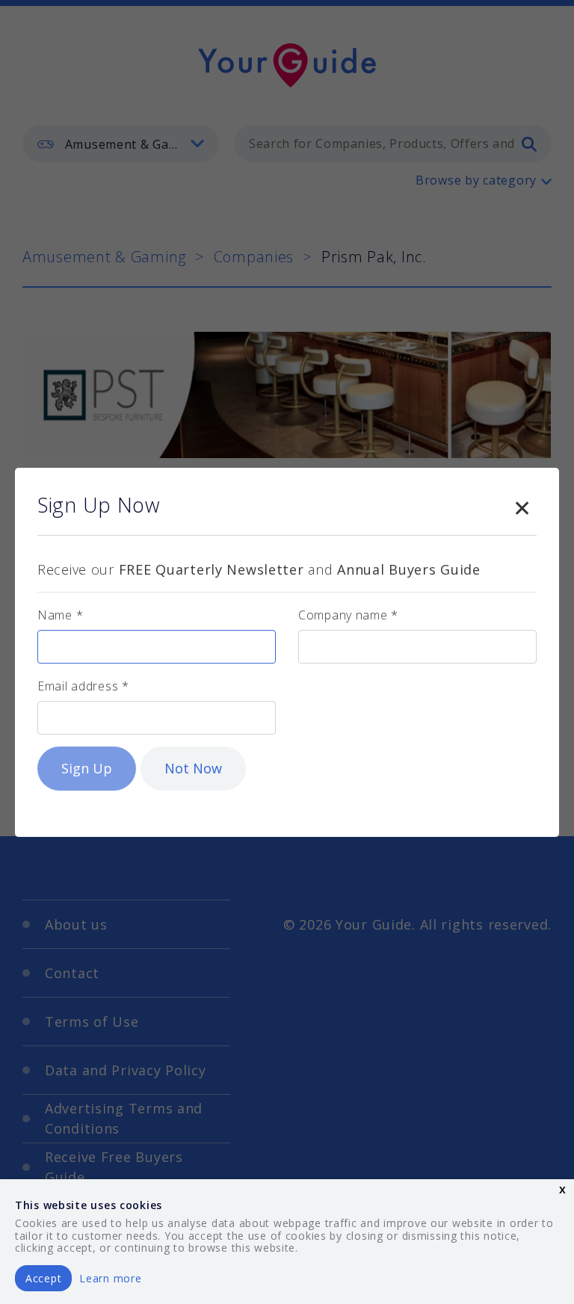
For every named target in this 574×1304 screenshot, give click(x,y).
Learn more (110, 1278)
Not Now (193, 768)
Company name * (348, 615)
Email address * (83, 686)
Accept (43, 1278)
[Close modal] (522, 505)
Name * (60, 615)
